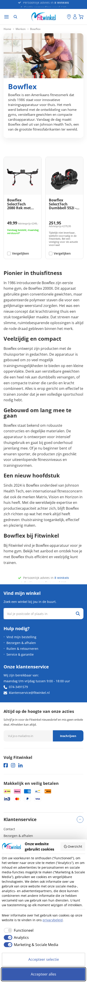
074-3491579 (18, 687)
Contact (9, 829)
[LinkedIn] (20, 765)
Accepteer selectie (43, 959)
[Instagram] (13, 765)
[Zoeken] (15, 16)
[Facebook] (6, 765)
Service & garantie (20, 654)
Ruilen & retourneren (22, 648)
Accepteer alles (43, 974)
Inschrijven (68, 736)
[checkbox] (17, 930)
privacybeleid (53, 920)
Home (7, 29)
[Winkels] (68, 16)
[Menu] (6, 17)
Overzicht (75, 846)
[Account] (74, 16)
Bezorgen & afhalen (21, 643)
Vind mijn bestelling (21, 637)
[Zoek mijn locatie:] (63, 17)
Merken (21, 29)
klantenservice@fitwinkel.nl (29, 692)
